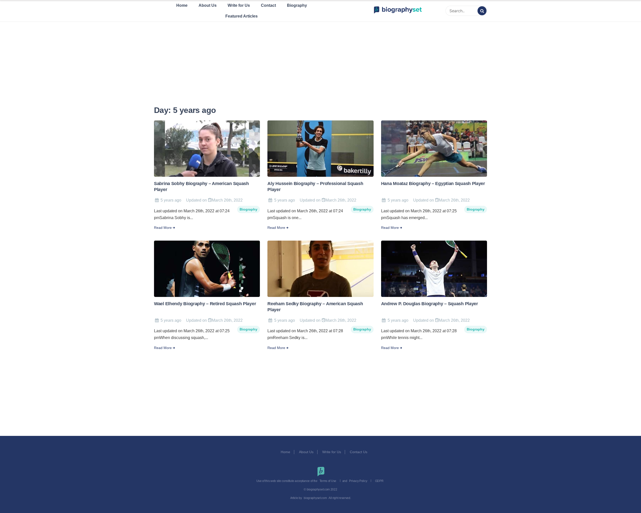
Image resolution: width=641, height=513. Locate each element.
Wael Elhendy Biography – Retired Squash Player (205, 303)
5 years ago (171, 200)
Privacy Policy (358, 481)
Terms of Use (327, 481)
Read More (163, 228)
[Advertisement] (320, 57)
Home (182, 5)
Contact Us (359, 452)
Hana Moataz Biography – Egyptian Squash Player (433, 183)
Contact (268, 5)
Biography (297, 5)
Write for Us (239, 5)
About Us (208, 5)
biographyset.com (315, 498)
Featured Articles (241, 16)
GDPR (379, 481)
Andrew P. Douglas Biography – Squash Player (429, 303)
